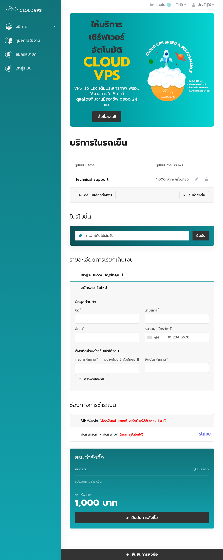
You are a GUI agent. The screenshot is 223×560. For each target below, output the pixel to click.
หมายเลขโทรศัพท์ (158, 328)
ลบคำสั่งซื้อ (196, 195)
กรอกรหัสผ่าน (85, 359)
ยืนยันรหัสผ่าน (155, 359)
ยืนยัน (200, 235)
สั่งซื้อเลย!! (107, 117)
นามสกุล (151, 310)
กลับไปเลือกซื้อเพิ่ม (98, 195)
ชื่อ (77, 310)
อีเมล (79, 328)
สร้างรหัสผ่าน (94, 379)
